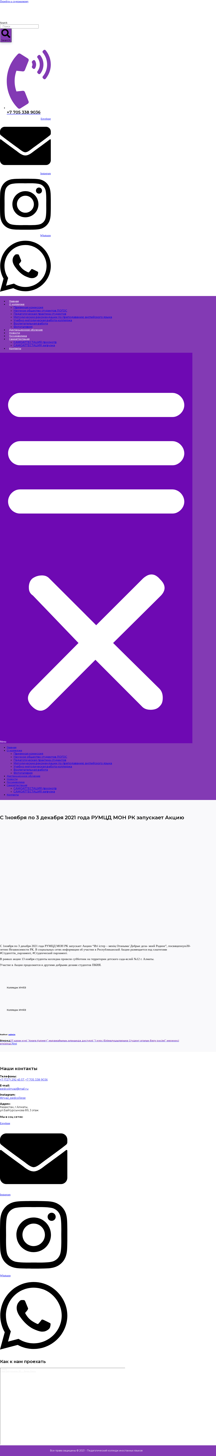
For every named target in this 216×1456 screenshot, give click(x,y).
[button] (96, 548)
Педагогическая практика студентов (40, 313)
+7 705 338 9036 (36, 1079)
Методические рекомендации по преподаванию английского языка (63, 317)
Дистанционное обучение (26, 329)
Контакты (15, 348)
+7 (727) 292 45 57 (12, 1079)
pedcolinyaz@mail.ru (14, 1088)
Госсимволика (18, 335)
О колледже (16, 304)
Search (3, 22)
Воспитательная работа (31, 323)
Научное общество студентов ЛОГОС (40, 310)
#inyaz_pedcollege (13, 1098)
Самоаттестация (19, 339)
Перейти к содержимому (14, 1)
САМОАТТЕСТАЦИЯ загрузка (34, 345)
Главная (14, 301)
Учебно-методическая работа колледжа (43, 320)
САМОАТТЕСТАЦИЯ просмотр (35, 342)
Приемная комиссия (28, 307)
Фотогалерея (23, 326)
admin (11, 1034)
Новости (14, 332)
